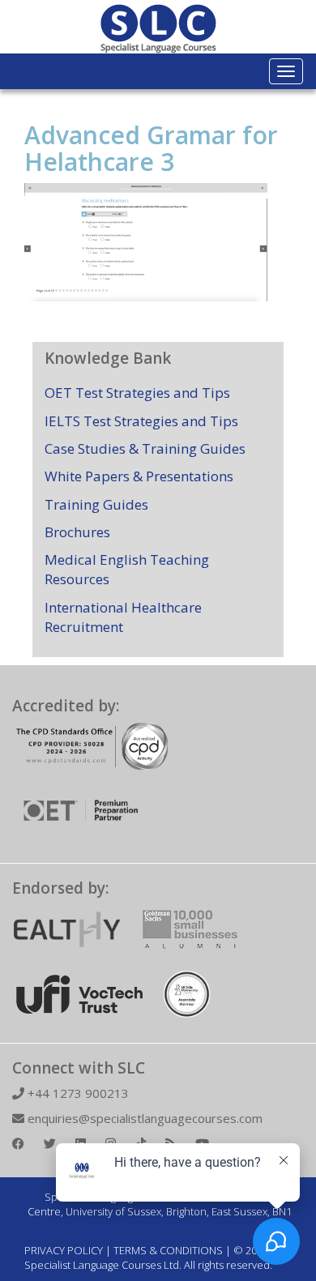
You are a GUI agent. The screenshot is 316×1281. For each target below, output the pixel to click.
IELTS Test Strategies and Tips (141, 421)
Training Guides (96, 504)
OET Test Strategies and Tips (137, 392)
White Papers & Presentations (139, 476)
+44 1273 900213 (76, 1093)
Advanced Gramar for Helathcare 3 (151, 148)
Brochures (77, 532)
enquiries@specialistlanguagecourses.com (143, 1118)
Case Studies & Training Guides (145, 448)
